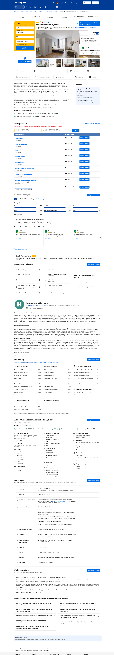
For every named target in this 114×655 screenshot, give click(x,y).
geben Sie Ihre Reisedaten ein (59, 501)
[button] (25, 41)
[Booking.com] (20, 3)
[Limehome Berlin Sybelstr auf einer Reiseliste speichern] (77, 23)
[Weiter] (98, 45)
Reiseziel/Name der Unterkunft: (23, 25)
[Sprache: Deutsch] (57, 3)
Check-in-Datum (19, 30)
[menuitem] (19, 7)
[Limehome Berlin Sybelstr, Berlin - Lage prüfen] (37, 28)
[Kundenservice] (62, 3)
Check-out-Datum (20, 35)
